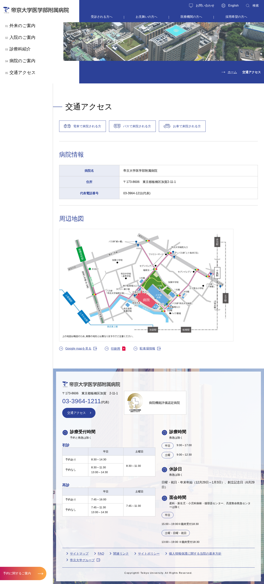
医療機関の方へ (191, 16)
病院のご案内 (20, 60)
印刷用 (115, 348)
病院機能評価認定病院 (164, 402)
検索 (256, 5)
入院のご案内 (20, 37)
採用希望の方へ (236, 16)
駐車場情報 (147, 348)
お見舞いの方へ (146, 16)
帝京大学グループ (82, 560)
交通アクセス (20, 72)
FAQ (101, 553)
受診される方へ (101, 16)
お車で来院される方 (187, 126)
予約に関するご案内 (17, 573)
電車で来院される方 (87, 126)
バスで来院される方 (137, 126)
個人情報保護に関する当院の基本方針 (195, 553)
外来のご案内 (20, 25)
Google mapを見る (78, 348)
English (233, 5)
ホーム (232, 72)
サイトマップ (79, 553)
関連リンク (121, 553)
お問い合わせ (205, 5)
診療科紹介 (18, 49)
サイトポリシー (149, 553)
